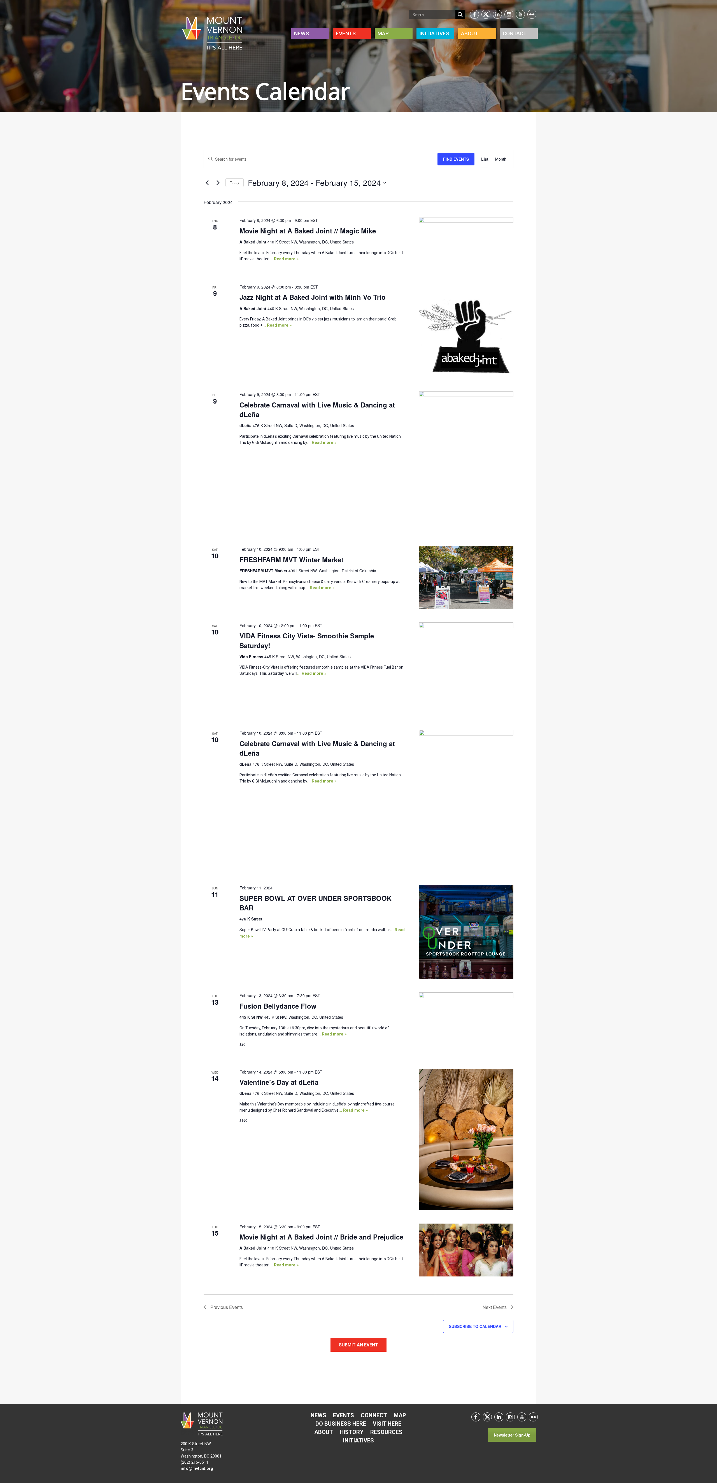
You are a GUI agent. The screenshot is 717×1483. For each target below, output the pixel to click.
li (497, 14)
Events (346, 33)
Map (383, 33)
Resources (386, 1432)
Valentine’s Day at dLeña (278, 1082)
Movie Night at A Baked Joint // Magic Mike (307, 230)
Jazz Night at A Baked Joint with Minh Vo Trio (312, 297)
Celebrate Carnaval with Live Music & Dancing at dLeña (317, 409)
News (301, 33)
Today (234, 182)
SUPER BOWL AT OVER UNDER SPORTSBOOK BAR (315, 902)
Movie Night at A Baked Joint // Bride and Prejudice (321, 1236)
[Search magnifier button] (460, 14)
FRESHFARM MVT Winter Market (291, 559)
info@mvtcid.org (197, 1468)
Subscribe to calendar (475, 1326)
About (469, 33)
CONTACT (515, 33)
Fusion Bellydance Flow (277, 1006)
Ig (509, 14)
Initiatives (358, 1440)
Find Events (456, 159)
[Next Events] (218, 182)
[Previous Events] (207, 182)
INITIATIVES (434, 33)
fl (532, 14)
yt (520, 14)
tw (486, 14)
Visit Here (387, 1423)
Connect (374, 1415)
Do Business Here (340, 1423)
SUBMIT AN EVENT (358, 1345)
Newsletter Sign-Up (512, 1435)
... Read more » (284, 259)
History (352, 1432)
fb (474, 14)
